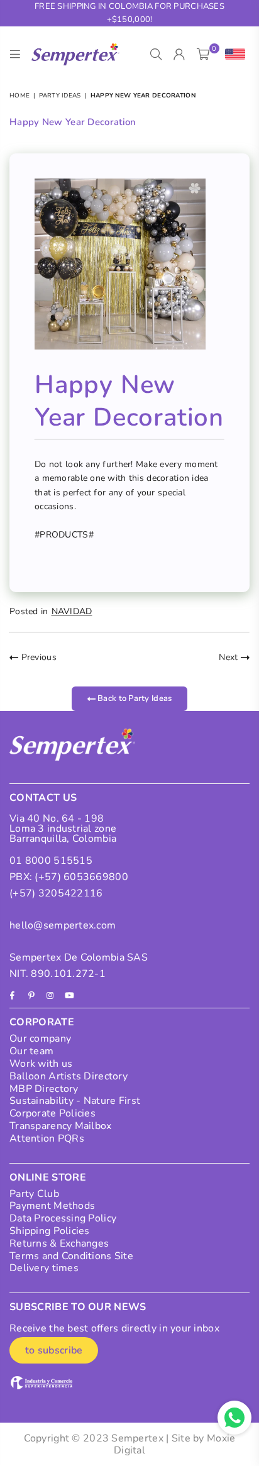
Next (229, 657)
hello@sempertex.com (62, 925)
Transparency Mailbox (60, 1126)
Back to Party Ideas (134, 698)
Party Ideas (59, 95)
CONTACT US (43, 798)
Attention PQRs (46, 1138)
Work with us (40, 1064)
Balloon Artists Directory (68, 1076)
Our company (40, 1038)
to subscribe (53, 1350)
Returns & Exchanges (59, 1243)
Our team (31, 1051)
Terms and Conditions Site (71, 1256)
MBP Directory (44, 1089)
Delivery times (44, 1268)
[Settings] (232, 54)
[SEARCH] (156, 54)
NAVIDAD (72, 611)
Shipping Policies (49, 1231)
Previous (37, 657)
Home (19, 95)
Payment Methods (52, 1206)
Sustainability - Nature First (74, 1101)
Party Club (34, 1194)
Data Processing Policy (62, 1218)
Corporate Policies (52, 1113)
